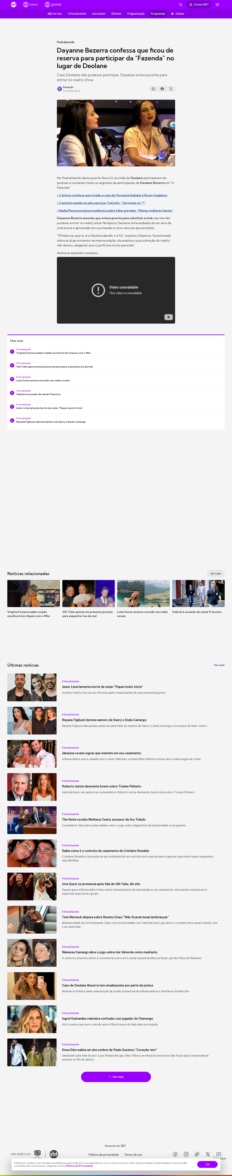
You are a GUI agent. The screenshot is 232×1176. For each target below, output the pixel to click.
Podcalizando (66, 42)
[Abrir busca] (180, 4)
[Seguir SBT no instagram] (186, 1154)
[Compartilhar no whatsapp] (153, 89)
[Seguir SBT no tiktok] (197, 1154)
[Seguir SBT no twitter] (208, 1154)
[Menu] (217, 4)
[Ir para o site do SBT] (54, 1154)
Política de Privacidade (79, 1165)
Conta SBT (201, 4)
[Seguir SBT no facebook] (175, 1154)
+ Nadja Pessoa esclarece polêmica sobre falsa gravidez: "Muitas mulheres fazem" (115, 211)
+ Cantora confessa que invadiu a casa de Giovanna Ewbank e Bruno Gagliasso (112, 195)
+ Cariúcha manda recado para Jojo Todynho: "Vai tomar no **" (101, 203)
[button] (33, 604)
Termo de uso (133, 1154)
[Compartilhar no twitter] (171, 89)
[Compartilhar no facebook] (162, 89)
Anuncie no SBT (115, 1145)
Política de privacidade (104, 1154)
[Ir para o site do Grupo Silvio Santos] (28, 1154)
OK (208, 1164)
